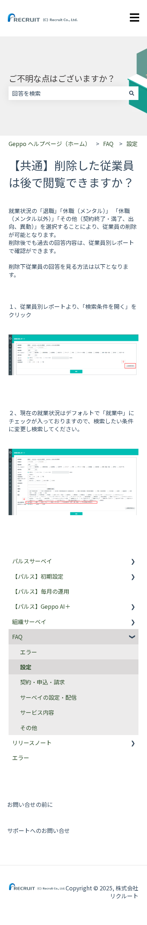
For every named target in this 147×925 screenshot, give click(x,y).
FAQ (108, 143)
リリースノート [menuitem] (32, 742)
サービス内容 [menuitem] (37, 712)
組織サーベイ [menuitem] (29, 621)
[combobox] (67, 93)
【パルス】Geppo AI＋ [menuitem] (41, 606)
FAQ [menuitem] (17, 636)
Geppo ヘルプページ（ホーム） (50, 143)
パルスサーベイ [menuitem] (32, 561)
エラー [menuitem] (28, 652)
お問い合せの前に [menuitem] (30, 804)
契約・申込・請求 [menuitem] (42, 682)
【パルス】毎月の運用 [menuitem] (40, 591)
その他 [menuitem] (28, 727)
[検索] (131, 93)
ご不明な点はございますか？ (62, 78)
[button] (132, 561)
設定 (132, 143)
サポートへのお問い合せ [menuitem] (38, 830)
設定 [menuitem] (25, 667)
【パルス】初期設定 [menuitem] (38, 576)
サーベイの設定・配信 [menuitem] (48, 697)
